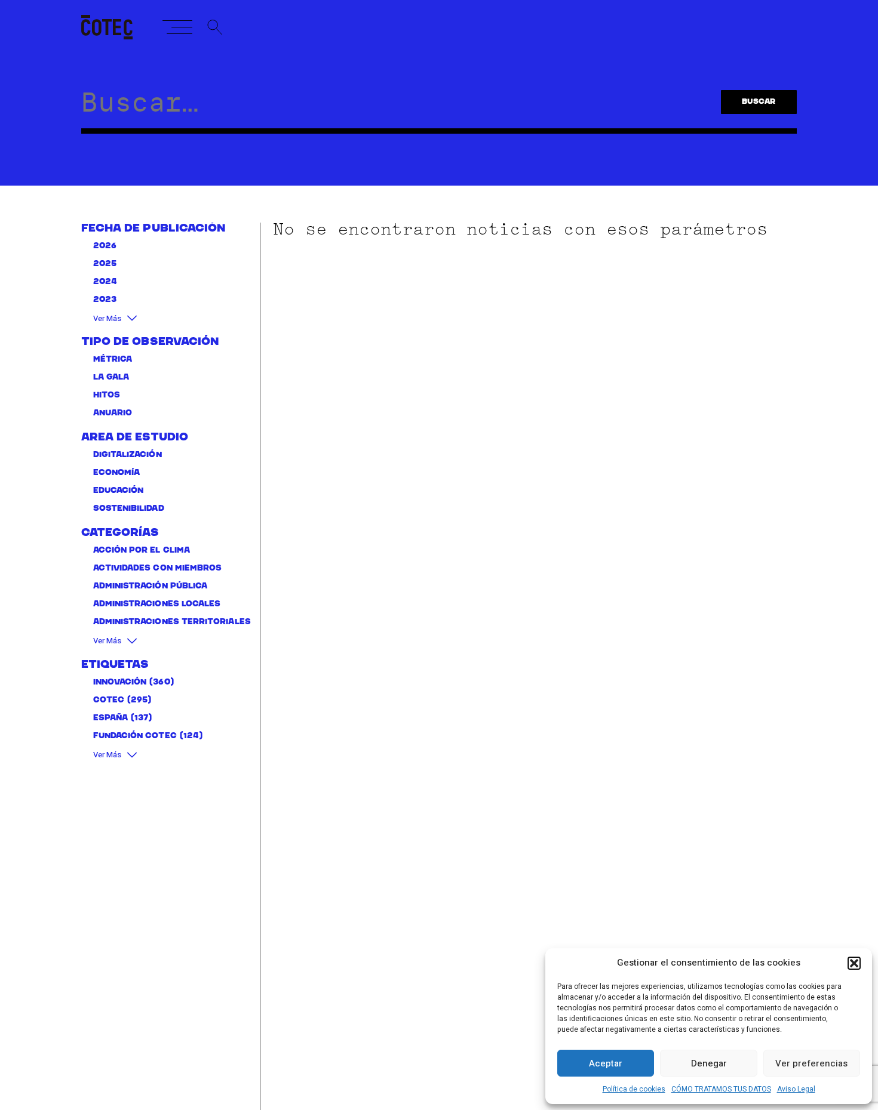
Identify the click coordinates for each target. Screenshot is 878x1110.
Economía (116, 473)
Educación (118, 491)
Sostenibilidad (128, 509)
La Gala (111, 377)
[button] (854, 963)
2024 (105, 282)
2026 (104, 246)
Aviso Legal (796, 1089)
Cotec (108, 700)
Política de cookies (634, 1089)
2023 (104, 300)
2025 (104, 264)
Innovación (120, 682)
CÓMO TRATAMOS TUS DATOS (721, 1089)
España (110, 718)
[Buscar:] (389, 108)
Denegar (709, 1063)
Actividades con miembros (157, 568)
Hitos (106, 395)
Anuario (113, 413)
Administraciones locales (157, 604)
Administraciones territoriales (172, 622)
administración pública (150, 586)
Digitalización (127, 455)
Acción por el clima (141, 550)
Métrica (113, 359)
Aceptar (605, 1063)
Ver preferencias (811, 1063)
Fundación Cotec (135, 736)
